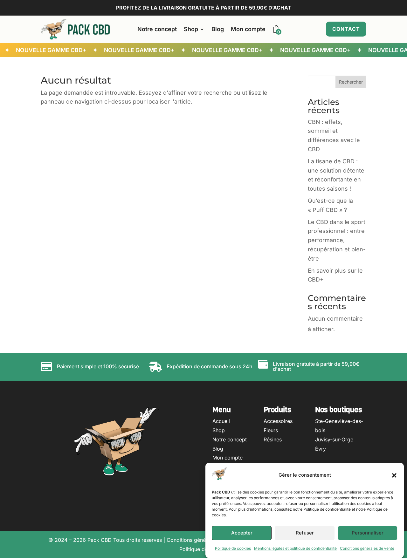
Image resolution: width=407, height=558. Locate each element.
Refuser (305, 533)
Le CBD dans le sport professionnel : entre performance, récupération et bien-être (337, 240)
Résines (273, 439)
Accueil (221, 421)
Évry (320, 449)
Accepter (241, 533)
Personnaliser (367, 533)
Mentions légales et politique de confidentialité (295, 548)
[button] (394, 475)
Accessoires (278, 421)
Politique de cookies (233, 548)
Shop (191, 29)
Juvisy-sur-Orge (334, 439)
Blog (217, 29)
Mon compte (248, 29)
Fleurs (271, 430)
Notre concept (157, 29)
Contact (346, 29)
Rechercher (351, 82)
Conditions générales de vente (367, 548)
